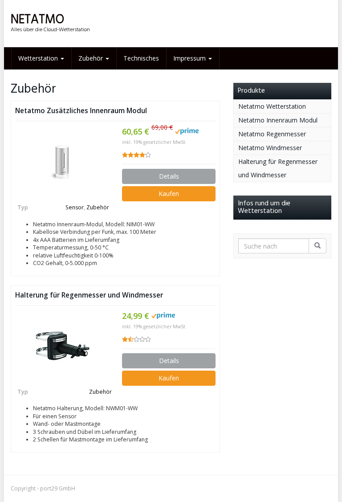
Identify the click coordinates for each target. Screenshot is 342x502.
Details (169, 176)
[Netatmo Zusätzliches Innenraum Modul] (62, 161)
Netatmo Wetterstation (272, 106)
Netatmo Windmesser (270, 147)
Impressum (190, 58)
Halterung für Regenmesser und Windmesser (89, 295)
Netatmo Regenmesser (272, 134)
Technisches (141, 58)
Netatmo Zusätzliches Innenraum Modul (81, 110)
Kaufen (169, 193)
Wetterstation (39, 58)
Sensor (74, 207)
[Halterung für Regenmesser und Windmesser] (62, 346)
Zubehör (91, 58)
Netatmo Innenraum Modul (278, 120)
